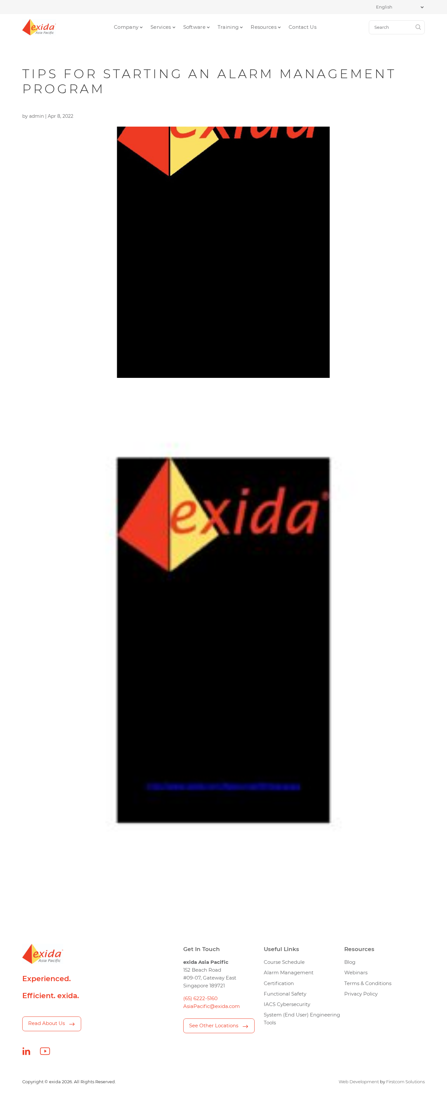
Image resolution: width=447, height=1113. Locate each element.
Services (161, 27)
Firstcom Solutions (405, 1081)
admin (36, 116)
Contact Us (302, 27)
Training (228, 27)
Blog (349, 962)
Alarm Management (288, 973)
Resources (264, 27)
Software (194, 27)
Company (126, 27)
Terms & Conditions (367, 983)
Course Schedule (284, 962)
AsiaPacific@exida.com (211, 1006)
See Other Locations (213, 1026)
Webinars (355, 973)
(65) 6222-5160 (200, 998)
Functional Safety (285, 994)
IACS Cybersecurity (287, 1004)
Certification (279, 983)
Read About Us (46, 1023)
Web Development (359, 1081)
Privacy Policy (361, 994)
